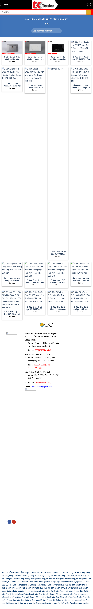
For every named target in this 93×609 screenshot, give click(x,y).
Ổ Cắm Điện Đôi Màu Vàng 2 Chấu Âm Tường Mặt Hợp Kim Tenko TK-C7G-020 (12, 281)
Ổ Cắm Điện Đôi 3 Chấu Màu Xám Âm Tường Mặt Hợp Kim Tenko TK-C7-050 (58, 310)
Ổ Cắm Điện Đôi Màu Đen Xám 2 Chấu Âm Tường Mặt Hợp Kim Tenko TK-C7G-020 (81, 281)
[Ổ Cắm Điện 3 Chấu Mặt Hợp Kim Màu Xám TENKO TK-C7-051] (12, 47)
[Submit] (88, 12)
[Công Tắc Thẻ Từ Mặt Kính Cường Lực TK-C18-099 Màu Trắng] (35, 47)
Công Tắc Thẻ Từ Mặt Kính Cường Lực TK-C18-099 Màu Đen (58, 59)
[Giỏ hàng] (89, 5)
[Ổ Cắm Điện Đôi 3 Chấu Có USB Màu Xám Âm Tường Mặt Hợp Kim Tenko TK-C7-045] (81, 297)
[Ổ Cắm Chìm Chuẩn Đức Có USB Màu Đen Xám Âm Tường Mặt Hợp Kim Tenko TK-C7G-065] (35, 270)
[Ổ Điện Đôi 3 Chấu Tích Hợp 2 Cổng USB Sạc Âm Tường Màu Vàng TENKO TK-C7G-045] (81, 75)
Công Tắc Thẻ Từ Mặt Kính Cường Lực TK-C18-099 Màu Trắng (35, 60)
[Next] (51, 325)
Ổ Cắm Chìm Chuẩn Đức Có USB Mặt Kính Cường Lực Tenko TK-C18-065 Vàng (81, 60)
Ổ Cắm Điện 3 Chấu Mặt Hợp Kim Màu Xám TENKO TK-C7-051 (12, 60)
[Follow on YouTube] (14, 522)
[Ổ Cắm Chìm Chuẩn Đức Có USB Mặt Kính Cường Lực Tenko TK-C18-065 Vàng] (81, 47)
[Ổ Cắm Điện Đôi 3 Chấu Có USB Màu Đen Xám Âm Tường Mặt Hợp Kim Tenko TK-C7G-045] (58, 270)
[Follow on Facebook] (10, 522)
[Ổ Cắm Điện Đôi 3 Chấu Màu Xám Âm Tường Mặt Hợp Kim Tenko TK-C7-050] (58, 297)
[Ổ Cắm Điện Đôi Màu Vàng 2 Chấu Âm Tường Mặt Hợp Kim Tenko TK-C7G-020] (12, 269)
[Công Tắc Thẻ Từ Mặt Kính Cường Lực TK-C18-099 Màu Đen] (58, 47)
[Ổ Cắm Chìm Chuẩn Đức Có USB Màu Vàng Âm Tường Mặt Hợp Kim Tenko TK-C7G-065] (58, 158)
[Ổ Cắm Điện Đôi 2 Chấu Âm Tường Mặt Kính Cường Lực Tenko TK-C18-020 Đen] (12, 74)
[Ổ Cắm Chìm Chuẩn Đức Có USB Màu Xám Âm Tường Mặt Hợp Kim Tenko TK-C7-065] (35, 297)
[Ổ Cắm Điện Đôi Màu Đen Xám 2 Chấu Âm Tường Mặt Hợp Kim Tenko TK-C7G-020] (81, 269)
